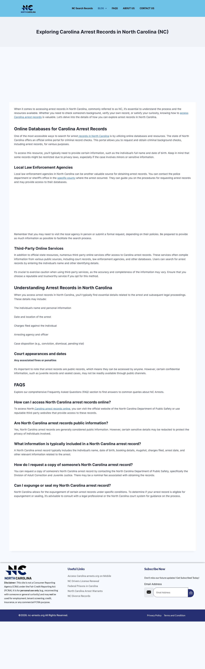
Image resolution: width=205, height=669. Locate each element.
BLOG (101, 8)
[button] (102, 8)
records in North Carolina (93, 136)
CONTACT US (147, 8)
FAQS (115, 8)
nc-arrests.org (36, 615)
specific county (66, 177)
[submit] (191, 593)
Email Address (153, 584)
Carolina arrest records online (52, 408)
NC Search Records (82, 8)
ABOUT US (129, 8)
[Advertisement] (99, 80)
